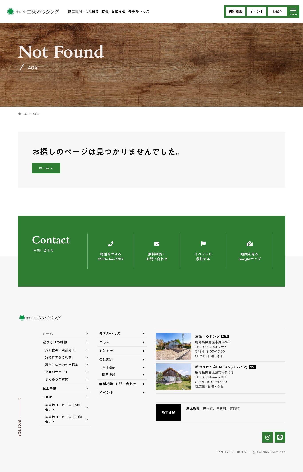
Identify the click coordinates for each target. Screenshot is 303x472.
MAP (225, 336)
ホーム (23, 114)
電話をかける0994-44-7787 (110, 257)
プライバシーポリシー (233, 452)
